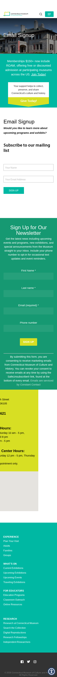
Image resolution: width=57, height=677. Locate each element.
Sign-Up (14, 190)
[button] (49, 14)
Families (7, 550)
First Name (28, 270)
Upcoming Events (12, 577)
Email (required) (28, 305)
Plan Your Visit (11, 541)
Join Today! (38, 74)
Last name (28, 288)
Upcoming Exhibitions (14, 573)
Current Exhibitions (13, 568)
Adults (6, 546)
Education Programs (14, 595)
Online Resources (12, 604)
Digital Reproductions (14, 632)
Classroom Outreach (14, 599)
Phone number (28, 322)
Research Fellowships (15, 637)
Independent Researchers (16, 642)
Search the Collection (14, 628)
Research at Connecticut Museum (20, 623)
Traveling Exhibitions (14, 582)
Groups (7, 555)
